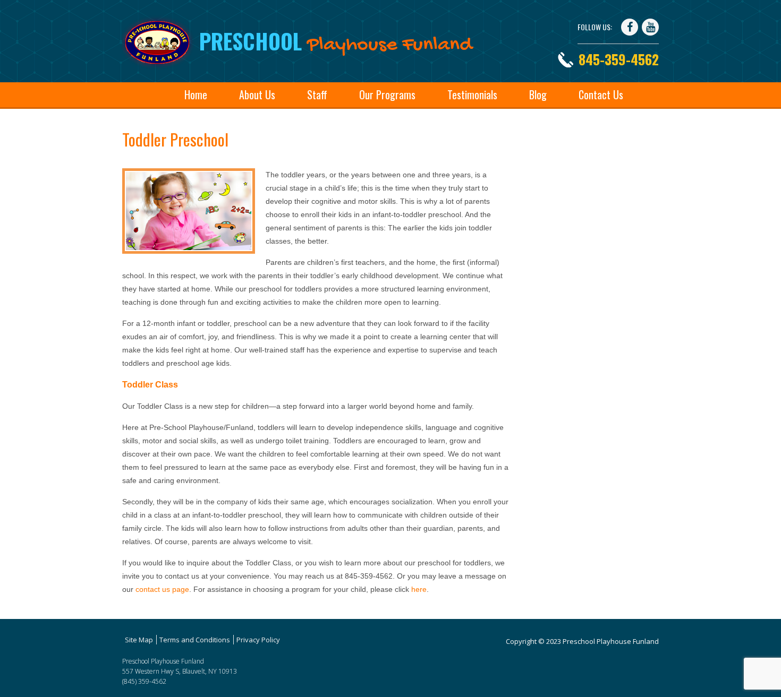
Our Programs (387, 94)
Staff (317, 94)
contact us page (162, 589)
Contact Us (601, 94)
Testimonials (472, 94)
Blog (538, 94)
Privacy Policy (258, 639)
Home (195, 94)
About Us (257, 94)
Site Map (139, 639)
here (419, 589)
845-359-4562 (619, 59)
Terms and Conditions (194, 639)
